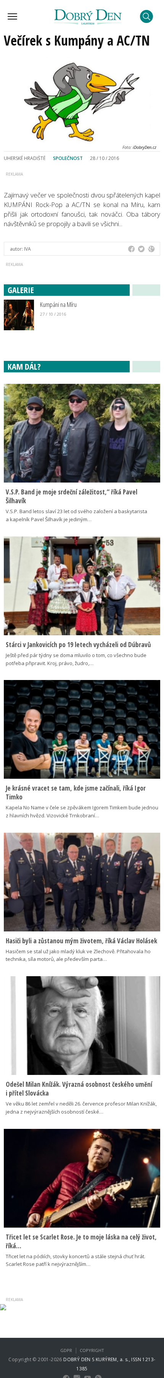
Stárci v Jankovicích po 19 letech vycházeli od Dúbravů (78, 644)
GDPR (66, 1350)
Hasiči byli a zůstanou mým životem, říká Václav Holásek (81, 940)
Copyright (92, 1350)
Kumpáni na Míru (58, 304)
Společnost (68, 158)
